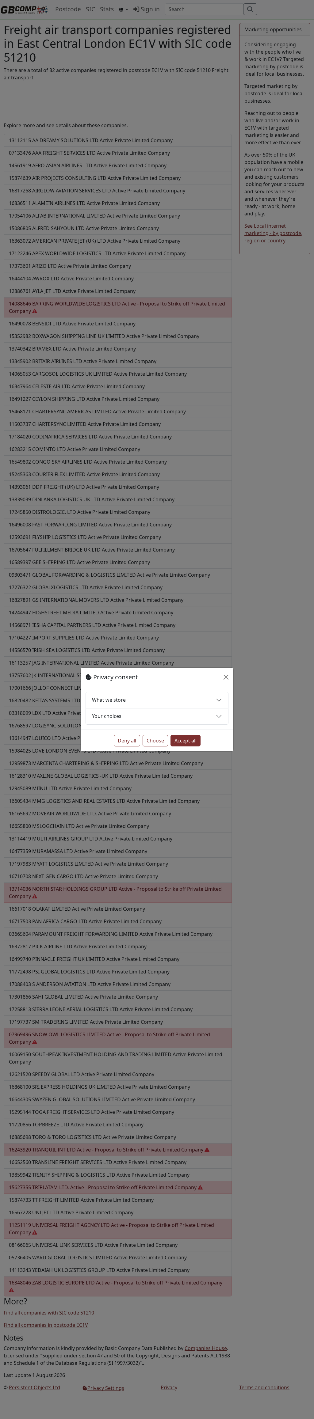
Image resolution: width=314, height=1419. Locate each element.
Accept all (185, 740)
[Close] (226, 677)
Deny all (127, 740)
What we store (109, 699)
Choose (155, 740)
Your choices (106, 716)
